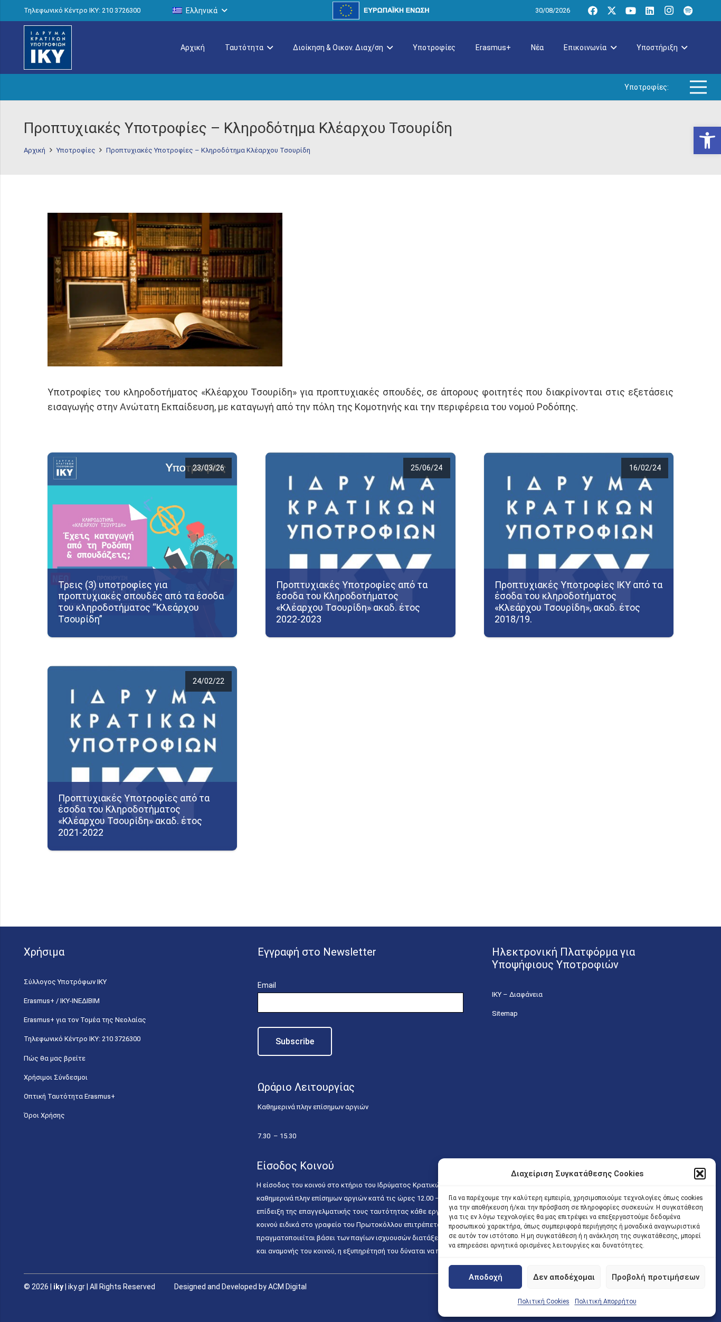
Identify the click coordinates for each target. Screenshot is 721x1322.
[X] (611, 10)
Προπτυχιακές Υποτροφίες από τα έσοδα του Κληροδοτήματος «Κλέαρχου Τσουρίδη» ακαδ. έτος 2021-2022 (134, 815)
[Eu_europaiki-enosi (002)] (381, 11)
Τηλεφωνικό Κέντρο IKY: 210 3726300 (82, 1039)
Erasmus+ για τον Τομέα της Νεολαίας (85, 1020)
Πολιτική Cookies (544, 1301)
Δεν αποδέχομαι (564, 1277)
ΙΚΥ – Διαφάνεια (517, 994)
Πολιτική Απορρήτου (606, 1301)
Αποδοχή (485, 1277)
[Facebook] (592, 10)
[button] (707, 140)
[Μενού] (698, 87)
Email (267, 985)
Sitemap (505, 1013)
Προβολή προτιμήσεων (655, 1277)
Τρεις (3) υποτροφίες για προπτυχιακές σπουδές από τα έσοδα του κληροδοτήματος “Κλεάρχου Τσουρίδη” (141, 602)
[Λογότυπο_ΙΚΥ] (48, 47)
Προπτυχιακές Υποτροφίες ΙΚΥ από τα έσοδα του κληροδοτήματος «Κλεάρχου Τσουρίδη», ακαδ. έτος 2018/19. (578, 602)
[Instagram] (668, 10)
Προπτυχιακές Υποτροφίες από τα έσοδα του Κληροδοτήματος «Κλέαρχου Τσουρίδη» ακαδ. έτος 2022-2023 (352, 602)
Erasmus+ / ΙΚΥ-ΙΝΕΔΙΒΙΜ (62, 1001)
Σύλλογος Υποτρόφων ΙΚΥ (65, 982)
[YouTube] (630, 10)
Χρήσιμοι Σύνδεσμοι (56, 1077)
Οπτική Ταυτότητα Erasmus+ (69, 1096)
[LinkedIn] (649, 10)
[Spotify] (687, 10)
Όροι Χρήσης (44, 1115)
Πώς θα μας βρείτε (55, 1058)
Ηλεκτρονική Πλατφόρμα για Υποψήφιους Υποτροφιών (563, 958)
